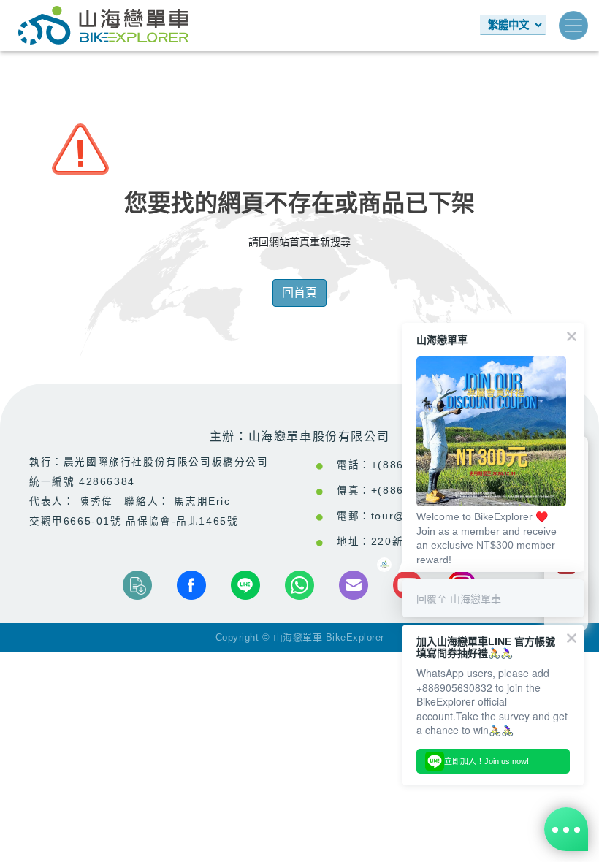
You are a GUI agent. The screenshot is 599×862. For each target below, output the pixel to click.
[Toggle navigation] (573, 25)
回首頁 (299, 292)
